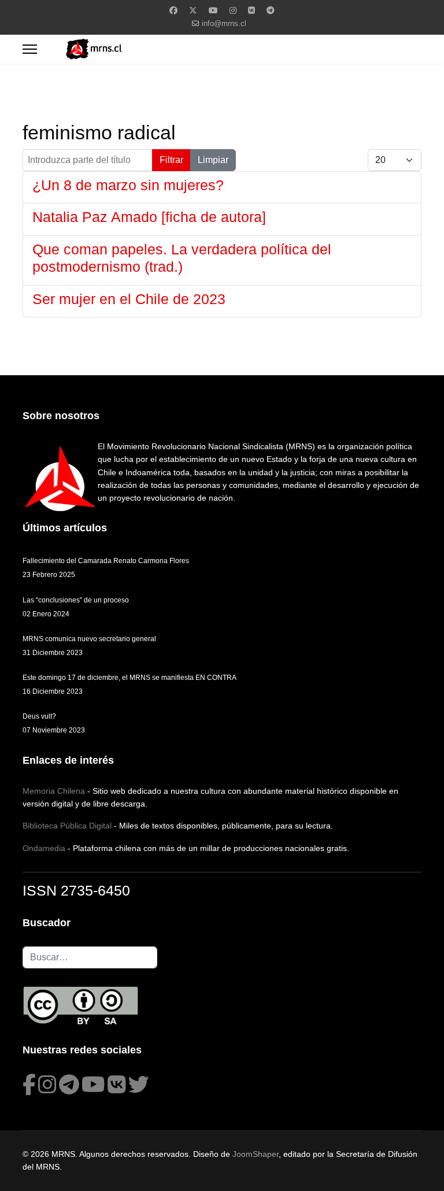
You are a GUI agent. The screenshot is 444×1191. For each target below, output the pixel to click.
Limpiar (213, 160)
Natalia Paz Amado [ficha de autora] (149, 217)
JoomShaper (255, 1154)
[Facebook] (173, 10)
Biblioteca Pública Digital (67, 825)
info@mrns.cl (224, 24)
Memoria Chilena (54, 791)
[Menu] (30, 49)
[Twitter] (193, 10)
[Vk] (251, 10)
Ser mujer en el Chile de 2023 (128, 299)
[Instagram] (233, 10)
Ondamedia (44, 848)
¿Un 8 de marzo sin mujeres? (128, 185)
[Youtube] (213, 10)
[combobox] (90, 957)
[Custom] (271, 10)
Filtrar (171, 160)
